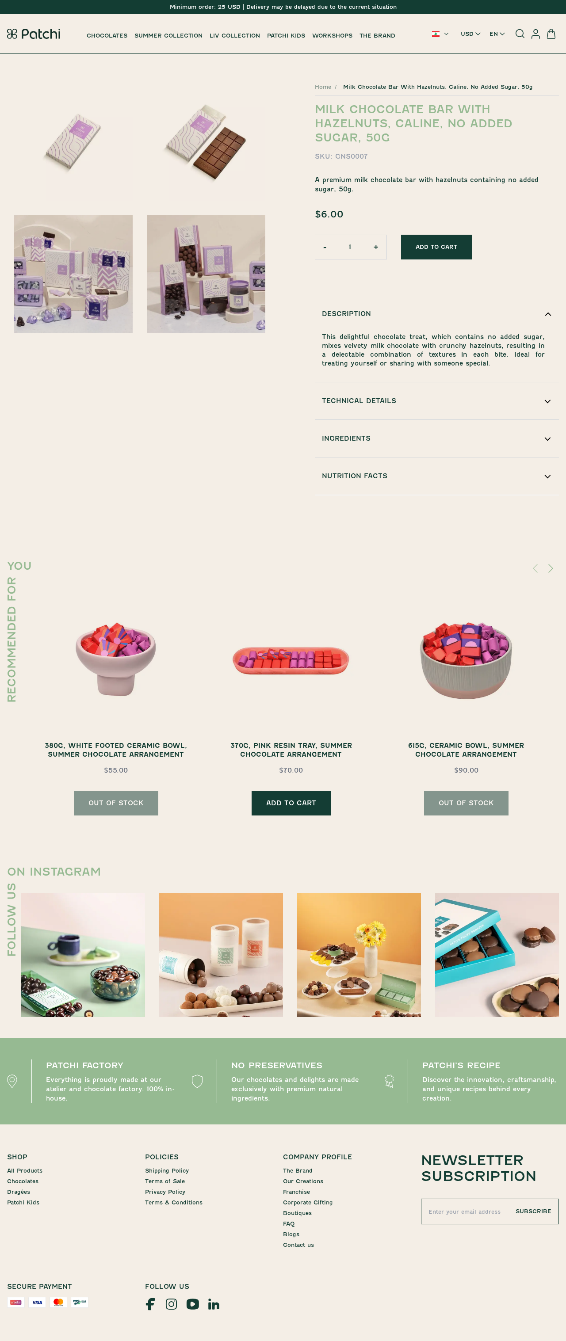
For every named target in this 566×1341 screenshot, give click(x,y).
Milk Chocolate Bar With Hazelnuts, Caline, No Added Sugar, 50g (438, 87)
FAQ (288, 1223)
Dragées (18, 1192)
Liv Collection (235, 35)
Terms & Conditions (174, 1202)
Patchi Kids (286, 35)
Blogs (291, 1234)
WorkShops (332, 35)
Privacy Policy (165, 1192)
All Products (24, 1170)
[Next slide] (552, 568)
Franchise (296, 1192)
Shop (17, 1157)
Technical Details (359, 401)
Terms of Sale (165, 1181)
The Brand (377, 35)
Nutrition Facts (354, 476)
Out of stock (116, 803)
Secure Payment (39, 1287)
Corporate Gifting (308, 1202)
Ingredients (346, 438)
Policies (162, 1157)
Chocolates (107, 35)
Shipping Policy (167, 1170)
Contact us (298, 1245)
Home (323, 87)
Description (346, 314)
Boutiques (297, 1213)
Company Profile (317, 1157)
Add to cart (436, 247)
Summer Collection (168, 35)
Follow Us (167, 1287)
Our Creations (303, 1181)
